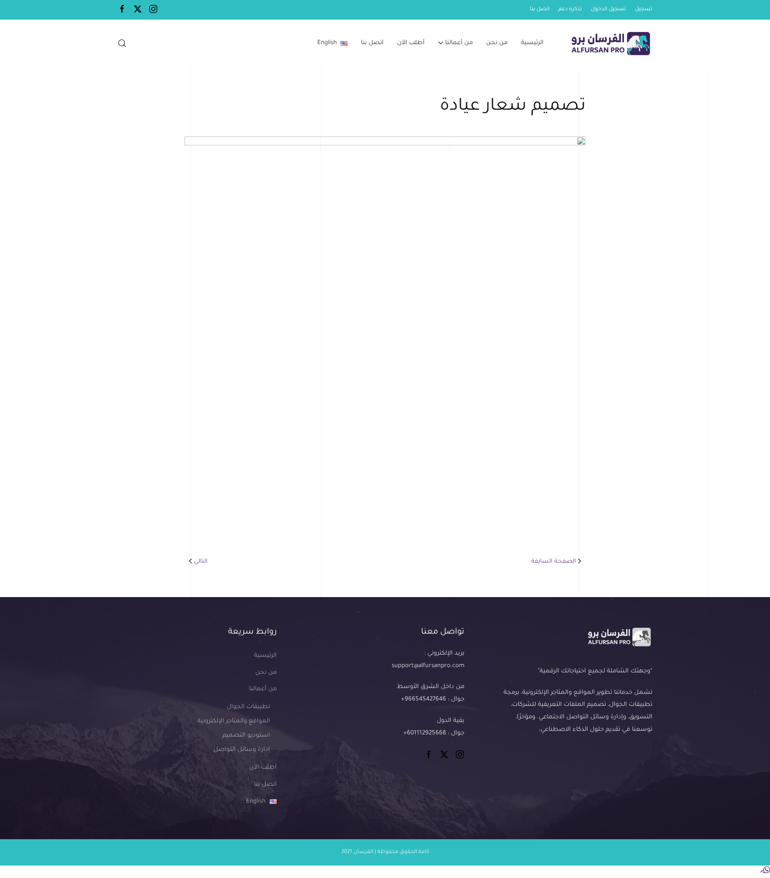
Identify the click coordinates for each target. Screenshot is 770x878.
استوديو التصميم (246, 735)
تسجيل (643, 9)
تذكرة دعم (570, 9)
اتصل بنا (539, 9)
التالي (201, 561)
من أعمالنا (263, 689)
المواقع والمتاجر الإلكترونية (233, 721)
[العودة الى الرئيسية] (609, 43)
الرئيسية (532, 43)
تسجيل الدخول (608, 9)
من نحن (497, 43)
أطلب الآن (411, 43)
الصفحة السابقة (553, 561)
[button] (122, 43)
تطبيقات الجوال (248, 707)
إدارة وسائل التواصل (241, 749)
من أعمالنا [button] (459, 43)
